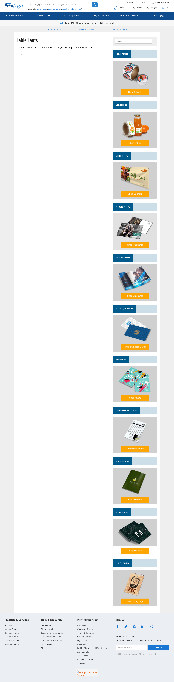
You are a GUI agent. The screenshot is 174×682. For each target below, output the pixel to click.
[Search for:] (30, 54)
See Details (110, 23)
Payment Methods (85, 659)
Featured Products (14, 15)
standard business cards (71, 9)
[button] (95, 4)
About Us (81, 625)
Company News (86, 29)
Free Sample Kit (12, 644)
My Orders (137, 7)
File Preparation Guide (51, 636)
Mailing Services (12, 629)
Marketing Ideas (54, 29)
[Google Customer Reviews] (87, 672)
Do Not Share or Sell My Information (93, 648)
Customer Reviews (85, 629)
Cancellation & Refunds (51, 640)
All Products (10, 625)
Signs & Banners (101, 15)
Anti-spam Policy (84, 652)
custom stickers (54, 9)
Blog (43, 648)
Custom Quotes (12, 636)
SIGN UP (158, 647)
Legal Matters (83, 640)
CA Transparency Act (86, 636)
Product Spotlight (119, 29)
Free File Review (12, 640)
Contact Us (46, 625)
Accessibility (82, 655)
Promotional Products (130, 15)
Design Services (12, 633)
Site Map (81, 663)
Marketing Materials (73, 15)
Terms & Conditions (86, 633)
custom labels (42, 9)
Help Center (46, 644)
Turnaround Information (52, 633)
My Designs (151, 7)
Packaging (159, 15)
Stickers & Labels (44, 15)
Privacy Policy (83, 644)
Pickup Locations (48, 629)
